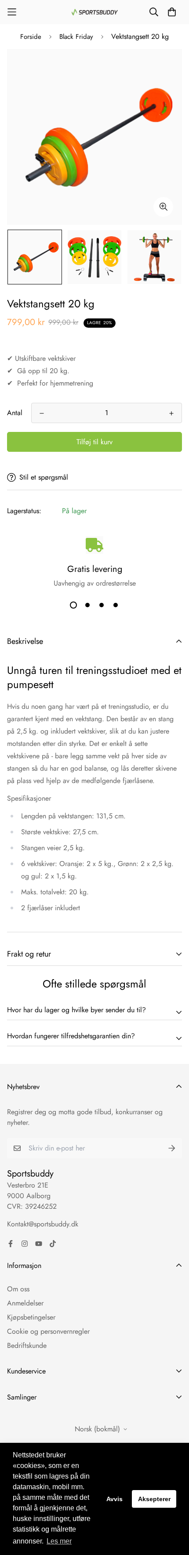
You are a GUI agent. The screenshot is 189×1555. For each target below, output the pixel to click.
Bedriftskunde (27, 1345)
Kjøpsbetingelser (31, 1317)
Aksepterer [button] (154, 1498)
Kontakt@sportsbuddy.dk (42, 1224)
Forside (30, 37)
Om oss (18, 1289)
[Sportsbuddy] (95, 12)
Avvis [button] (114, 1498)
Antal (14, 413)
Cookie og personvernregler (48, 1331)
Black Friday (76, 37)
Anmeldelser (25, 1303)
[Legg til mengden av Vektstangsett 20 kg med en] (171, 413)
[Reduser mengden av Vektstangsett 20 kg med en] (42, 413)
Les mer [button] (59, 1541)
